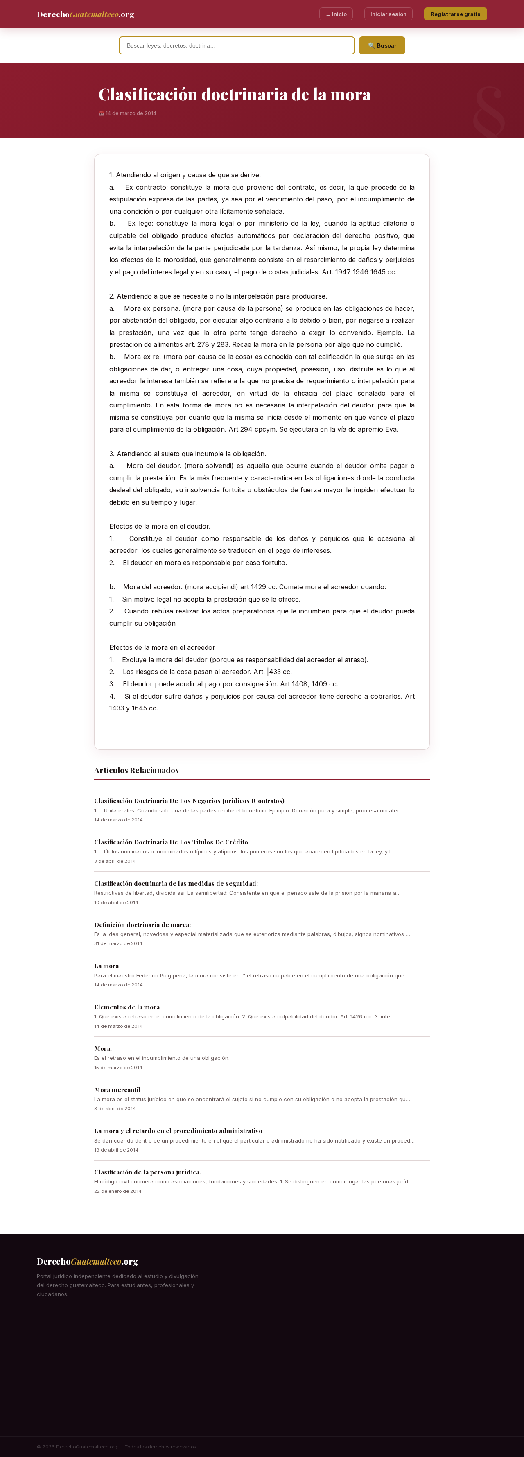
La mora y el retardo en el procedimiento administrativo (178, 1131)
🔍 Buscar (382, 45)
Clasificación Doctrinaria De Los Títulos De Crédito (171, 842)
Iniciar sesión (388, 14)
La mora (106, 966)
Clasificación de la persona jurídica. (147, 1172)
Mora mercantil (117, 1090)
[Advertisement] (262, 1374)
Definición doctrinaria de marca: (142, 925)
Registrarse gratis (456, 14)
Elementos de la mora (127, 1007)
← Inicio (336, 14)
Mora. (103, 1048)
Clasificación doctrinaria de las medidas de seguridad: (176, 883)
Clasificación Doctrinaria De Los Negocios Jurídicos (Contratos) (189, 800)
